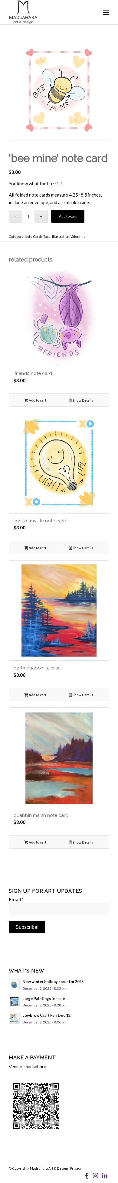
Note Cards (34, 236)
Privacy (76, 1168)
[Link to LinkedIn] (104, 1175)
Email (16, 899)
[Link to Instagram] (95, 1175)
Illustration (60, 236)
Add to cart (68, 216)
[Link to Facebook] (86, 1175)
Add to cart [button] (37, 400)
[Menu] (106, 12)
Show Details (82, 400)
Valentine (78, 236)
